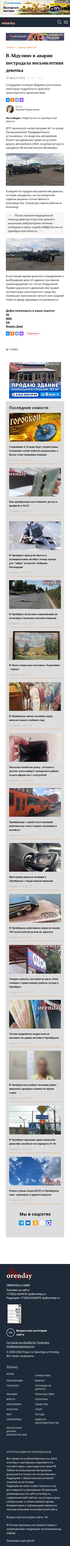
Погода (39, 1414)
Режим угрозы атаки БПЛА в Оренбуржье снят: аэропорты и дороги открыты (34, 1192)
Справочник (43, 1375)
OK (8, 322)
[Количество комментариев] (33, 460)
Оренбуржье (14, 1419)
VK (7, 314)
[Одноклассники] (12, 100)
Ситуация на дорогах (43, 1387)
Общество (41, 1404)
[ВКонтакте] (8, 100)
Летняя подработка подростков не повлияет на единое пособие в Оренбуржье (34, 1035)
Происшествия (44, 1394)
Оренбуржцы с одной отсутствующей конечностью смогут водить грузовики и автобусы (33, 826)
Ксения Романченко (28, 109)
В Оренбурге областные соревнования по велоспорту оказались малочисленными (33, 616)
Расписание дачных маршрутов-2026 (17, 1431)
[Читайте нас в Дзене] (42, 1223)
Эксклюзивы (15, 1380)
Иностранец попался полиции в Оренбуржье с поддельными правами (31, 879)
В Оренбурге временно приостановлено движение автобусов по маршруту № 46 (32, 1141)
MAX (9, 318)
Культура (12, 1409)
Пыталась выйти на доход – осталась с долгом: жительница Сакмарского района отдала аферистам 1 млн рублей (33, 771)
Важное (40, 1380)
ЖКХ (9, 1414)
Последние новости (28, 407)
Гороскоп (13, 1385)
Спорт (38, 1409)
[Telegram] (17, 100)
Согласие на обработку (21, 1342)
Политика (41, 1399)
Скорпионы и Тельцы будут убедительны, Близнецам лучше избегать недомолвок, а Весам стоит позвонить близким (33, 450)
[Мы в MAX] (48, 1223)
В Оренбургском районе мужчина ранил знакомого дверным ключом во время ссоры (32, 1088)
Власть (11, 1399)
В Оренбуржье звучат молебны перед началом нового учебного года (31, 718)
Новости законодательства (47, 1421)
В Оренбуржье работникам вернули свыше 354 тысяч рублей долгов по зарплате (34, 930)
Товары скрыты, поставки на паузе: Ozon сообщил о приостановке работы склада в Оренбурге (33, 982)
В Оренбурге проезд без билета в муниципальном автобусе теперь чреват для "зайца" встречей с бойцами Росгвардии (32, 561)
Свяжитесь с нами (18, 1285)
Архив (10, 1373)
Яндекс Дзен (14, 326)
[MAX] (21, 100)
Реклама (12, 1394)
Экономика (14, 1404)
